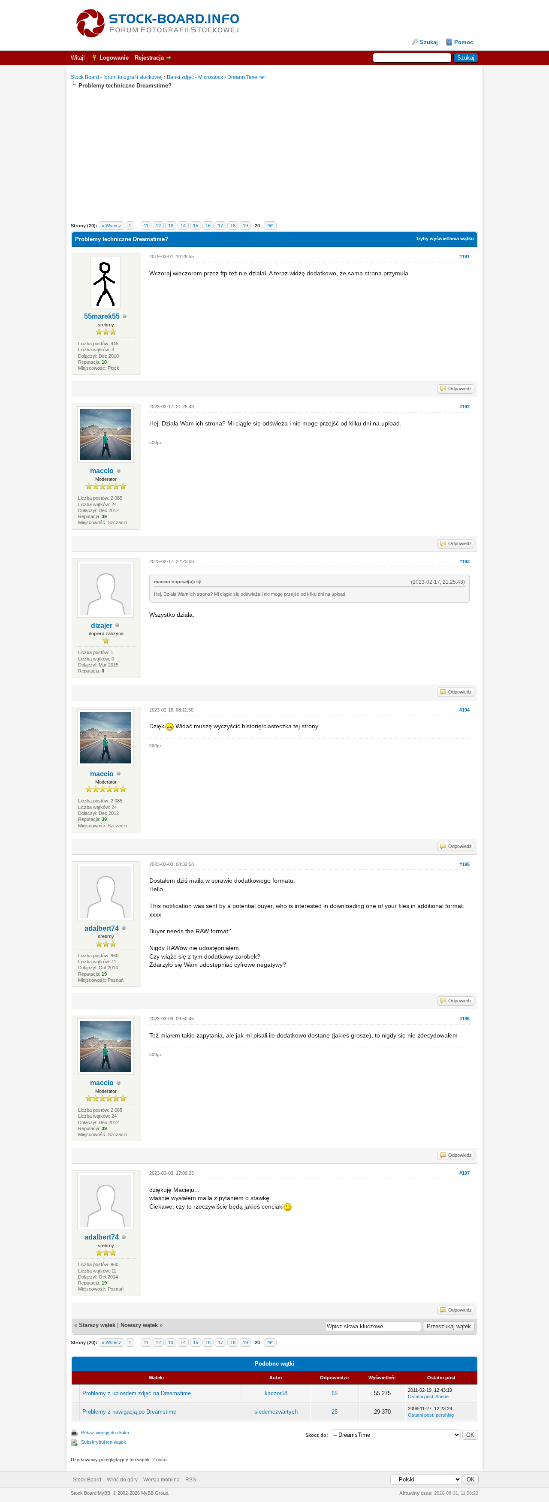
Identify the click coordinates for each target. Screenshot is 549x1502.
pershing (445, 1415)
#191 (464, 256)
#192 (464, 406)
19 (245, 225)
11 (146, 225)
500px (155, 442)
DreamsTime (242, 77)
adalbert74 (101, 928)
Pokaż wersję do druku (105, 1432)
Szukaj (429, 42)
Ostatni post (420, 1396)
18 (232, 225)
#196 (464, 1018)
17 (220, 225)
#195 (464, 864)
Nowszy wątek (139, 1325)
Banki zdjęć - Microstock (195, 77)
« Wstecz (111, 225)
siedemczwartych (276, 1412)
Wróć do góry (122, 1480)
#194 (464, 709)
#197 (464, 1173)
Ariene (442, 1396)
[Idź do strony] (270, 225)
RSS (190, 1480)
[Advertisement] (274, 150)
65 (335, 1393)
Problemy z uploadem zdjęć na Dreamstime (136, 1393)
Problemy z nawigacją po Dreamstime (129, 1412)
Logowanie (114, 57)
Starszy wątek (97, 1325)
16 (208, 225)
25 (335, 1412)
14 (183, 225)
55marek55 (102, 316)
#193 (464, 561)
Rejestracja (149, 57)
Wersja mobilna (161, 1480)
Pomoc (463, 42)
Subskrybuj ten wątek (103, 1442)
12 (158, 225)
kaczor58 (276, 1393)
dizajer (101, 625)
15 (195, 225)
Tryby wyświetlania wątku (445, 238)
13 (170, 225)
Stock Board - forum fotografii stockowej (117, 77)
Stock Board (87, 1480)
